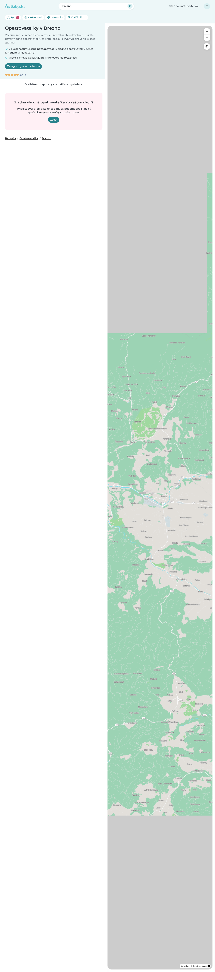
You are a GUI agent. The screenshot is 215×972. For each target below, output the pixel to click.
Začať (53, 119)
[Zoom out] (207, 38)
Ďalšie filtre (78, 17)
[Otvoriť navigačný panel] (207, 6)
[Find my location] (207, 46)
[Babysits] (15, 6)
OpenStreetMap (199, 966)
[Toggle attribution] (209, 966)
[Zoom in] (207, 31)
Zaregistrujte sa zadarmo (23, 66)
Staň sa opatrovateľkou (184, 6)
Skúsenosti (34, 17)
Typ (14, 17)
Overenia (56, 17)
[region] (160, 497)
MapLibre (185, 966)
